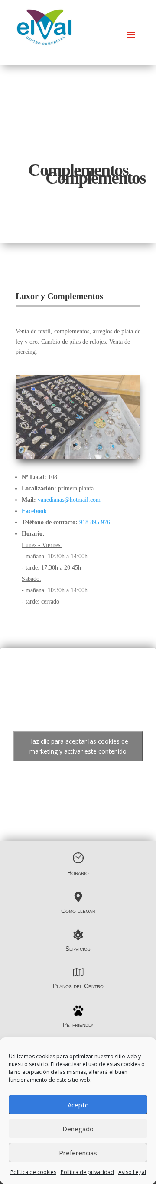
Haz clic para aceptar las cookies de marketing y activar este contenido (78, 746)
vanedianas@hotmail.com (69, 499)
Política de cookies (33, 1172)
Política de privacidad (87, 1172)
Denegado (78, 1128)
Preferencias (78, 1152)
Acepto (78, 1104)
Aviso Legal (132, 1172)
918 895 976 (94, 522)
